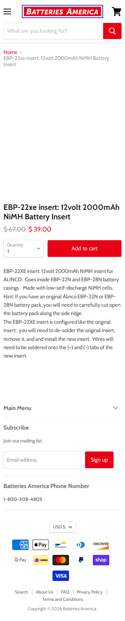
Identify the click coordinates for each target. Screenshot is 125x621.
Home (10, 52)
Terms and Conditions (62, 599)
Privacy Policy (90, 592)
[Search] (112, 31)
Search (21, 592)
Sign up (99, 459)
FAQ (65, 592)
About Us (44, 592)
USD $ (59, 526)
